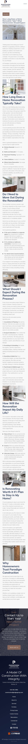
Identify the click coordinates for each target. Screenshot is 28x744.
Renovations (14, 717)
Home (14, 696)
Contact (14, 724)
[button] (25, 3)
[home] (7, 3)
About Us (14, 700)
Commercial (14, 720)
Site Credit (14, 741)
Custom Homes (14, 714)
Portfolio (14, 707)
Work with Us (14, 647)
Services (14, 703)
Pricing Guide (14, 710)
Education (6, 14)
